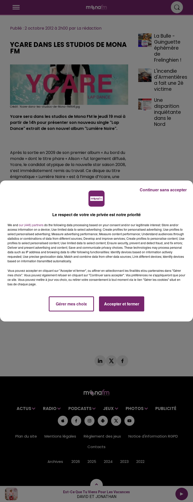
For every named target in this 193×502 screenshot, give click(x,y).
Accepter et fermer (121, 304)
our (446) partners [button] (31, 225)
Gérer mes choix (71, 304)
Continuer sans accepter (163, 190)
